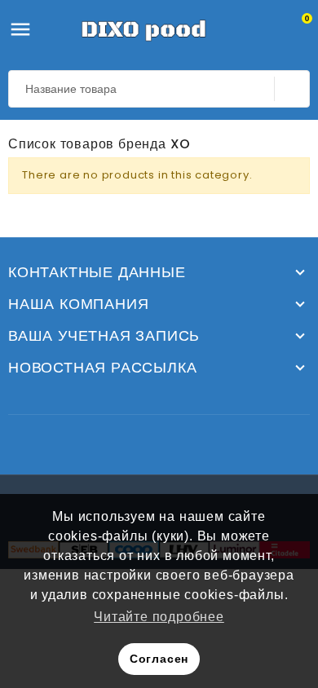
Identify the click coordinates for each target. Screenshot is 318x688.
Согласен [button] (159, 658)
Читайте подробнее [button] (159, 617)
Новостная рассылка (102, 367)
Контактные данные (97, 272)
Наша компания (78, 304)
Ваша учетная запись (104, 336)
